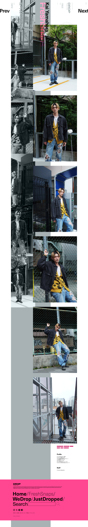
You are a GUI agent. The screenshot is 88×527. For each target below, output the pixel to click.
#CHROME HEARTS (60, 446)
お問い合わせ (22, 512)
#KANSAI (58, 447)
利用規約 (27, 512)
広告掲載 (17, 512)
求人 (24, 512)
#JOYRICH (71, 446)
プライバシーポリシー (32, 512)
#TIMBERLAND (66, 447)
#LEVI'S (62, 447)
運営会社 (14, 512)
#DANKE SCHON (66, 446)
